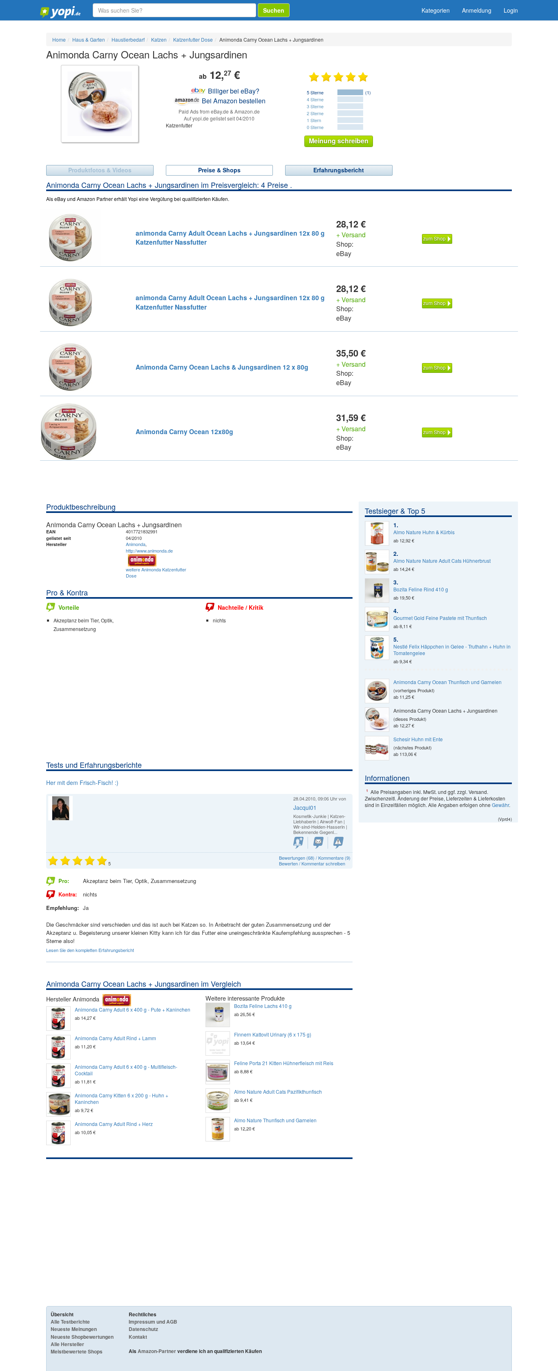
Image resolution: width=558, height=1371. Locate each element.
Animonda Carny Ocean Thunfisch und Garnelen (447, 682)
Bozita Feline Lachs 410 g (263, 1006)
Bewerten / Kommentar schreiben (312, 863)
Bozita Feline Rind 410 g (420, 589)
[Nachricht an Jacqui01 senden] (318, 843)
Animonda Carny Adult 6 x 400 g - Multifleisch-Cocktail (126, 1070)
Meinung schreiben (338, 140)
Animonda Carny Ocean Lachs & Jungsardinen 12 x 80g (222, 367)
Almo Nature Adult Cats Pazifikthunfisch (278, 1091)
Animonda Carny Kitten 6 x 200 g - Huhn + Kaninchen (121, 1098)
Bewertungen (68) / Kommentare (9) (314, 857)
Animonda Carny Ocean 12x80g (184, 431)
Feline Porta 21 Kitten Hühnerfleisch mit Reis (283, 1063)
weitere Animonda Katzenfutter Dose (156, 572)
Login (511, 10)
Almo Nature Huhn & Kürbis (424, 532)
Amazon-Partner (157, 1351)
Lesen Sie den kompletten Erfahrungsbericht (90, 950)
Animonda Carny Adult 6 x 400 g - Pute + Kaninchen (132, 1009)
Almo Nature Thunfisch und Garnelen (275, 1120)
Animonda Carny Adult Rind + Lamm (115, 1038)
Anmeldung (476, 10)
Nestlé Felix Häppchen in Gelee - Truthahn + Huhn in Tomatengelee (452, 649)
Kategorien (436, 10)
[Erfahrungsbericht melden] (338, 843)
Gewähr (500, 804)
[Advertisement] (199, 698)
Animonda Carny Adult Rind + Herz (114, 1124)
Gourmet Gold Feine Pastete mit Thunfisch (440, 618)
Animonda (135, 544)
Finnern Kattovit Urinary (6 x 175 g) (272, 1034)
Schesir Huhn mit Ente (418, 739)
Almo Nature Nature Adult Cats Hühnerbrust (442, 560)
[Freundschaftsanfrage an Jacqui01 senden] (298, 843)
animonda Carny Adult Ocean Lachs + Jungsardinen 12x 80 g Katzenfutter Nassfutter (230, 237)
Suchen (273, 10)
